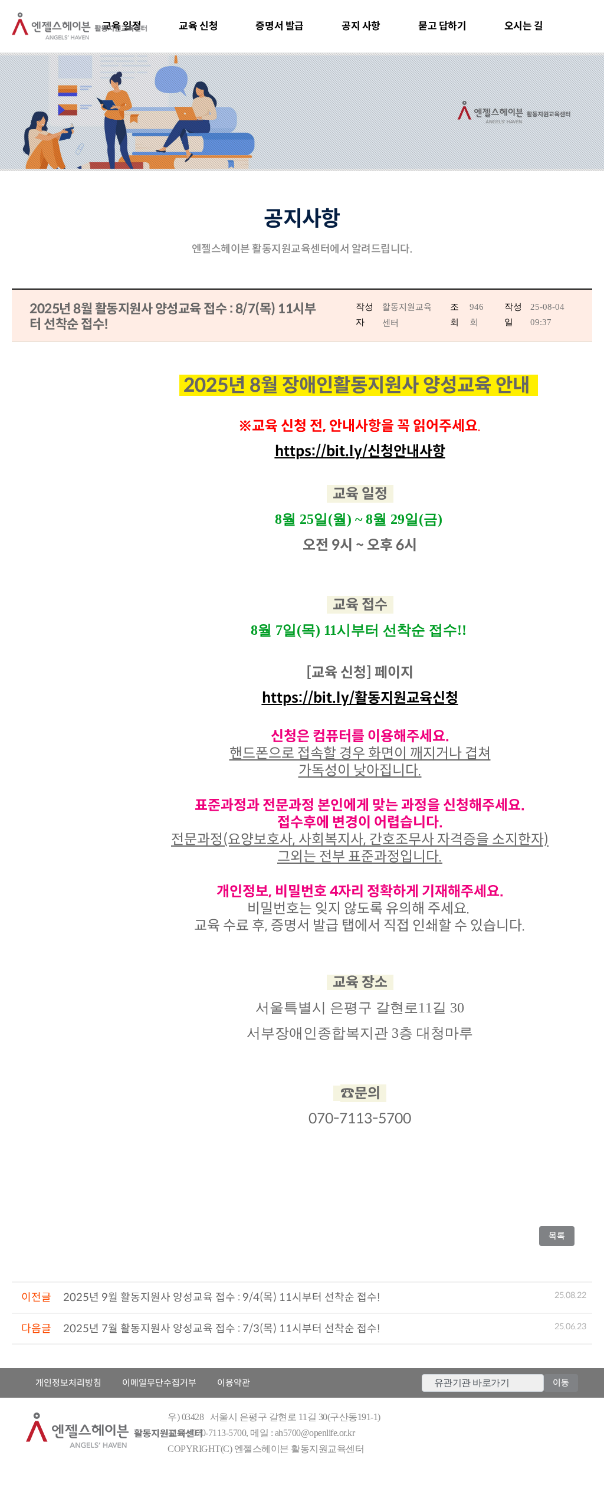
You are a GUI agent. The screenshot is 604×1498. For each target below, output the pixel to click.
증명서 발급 (279, 26)
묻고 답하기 (442, 26)
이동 (561, 1382)
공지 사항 (361, 26)
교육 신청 (198, 26)
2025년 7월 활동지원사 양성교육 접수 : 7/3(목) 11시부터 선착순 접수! (221, 1328)
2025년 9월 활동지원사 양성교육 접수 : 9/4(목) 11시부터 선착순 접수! (221, 1297)
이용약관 (233, 1382)
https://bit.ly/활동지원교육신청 (360, 698)
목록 (561, 1236)
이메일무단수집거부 (159, 1382)
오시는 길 (523, 26)
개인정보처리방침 (68, 1382)
